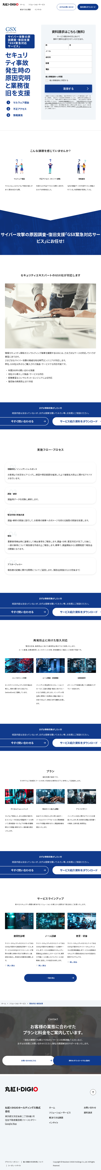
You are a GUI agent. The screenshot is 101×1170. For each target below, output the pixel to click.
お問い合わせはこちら (28, 1060)
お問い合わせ (90, 1107)
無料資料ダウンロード (88, 7)
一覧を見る (50, 978)
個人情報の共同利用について (33, 1162)
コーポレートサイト (14, 1165)
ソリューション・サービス (37, 4)
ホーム (22, 4)
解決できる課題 (25, 9)
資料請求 (88, 1112)
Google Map (11, 1123)
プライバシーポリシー (12, 1162)
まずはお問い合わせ (66, 7)
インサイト (38, 9)
